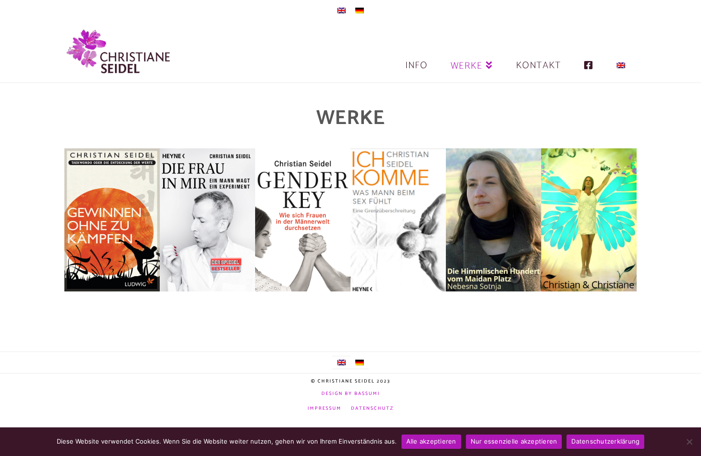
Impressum (324, 408)
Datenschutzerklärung (605, 441)
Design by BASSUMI (350, 393)
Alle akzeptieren (431, 441)
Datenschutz (372, 408)
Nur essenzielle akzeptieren (514, 441)
